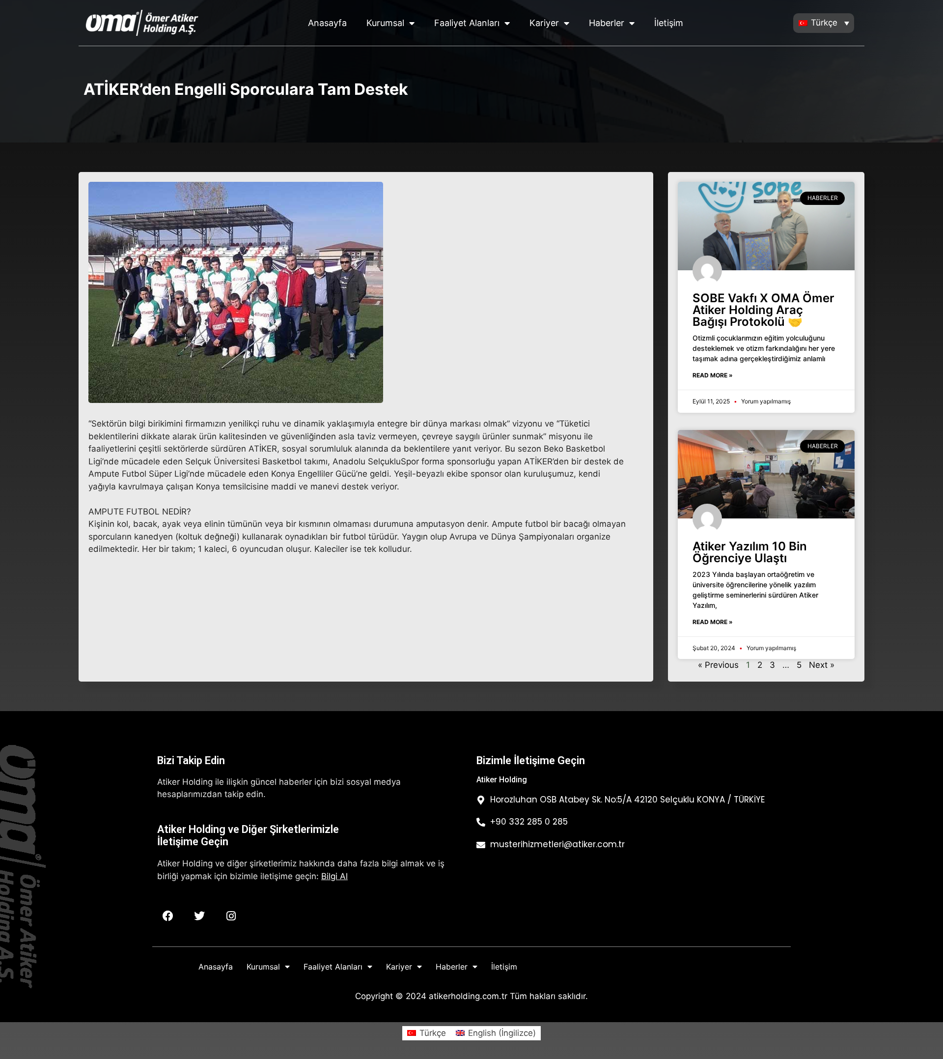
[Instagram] (231, 916)
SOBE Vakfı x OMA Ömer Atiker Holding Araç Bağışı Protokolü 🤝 (763, 310)
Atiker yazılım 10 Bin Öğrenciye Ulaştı (750, 552)
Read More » (713, 375)
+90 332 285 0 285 (529, 822)
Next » (821, 665)
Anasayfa (327, 23)
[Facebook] (168, 916)
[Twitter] (199, 916)
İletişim (668, 23)
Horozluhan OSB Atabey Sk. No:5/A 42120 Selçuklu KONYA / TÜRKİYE (627, 799)
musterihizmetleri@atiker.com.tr (557, 844)
